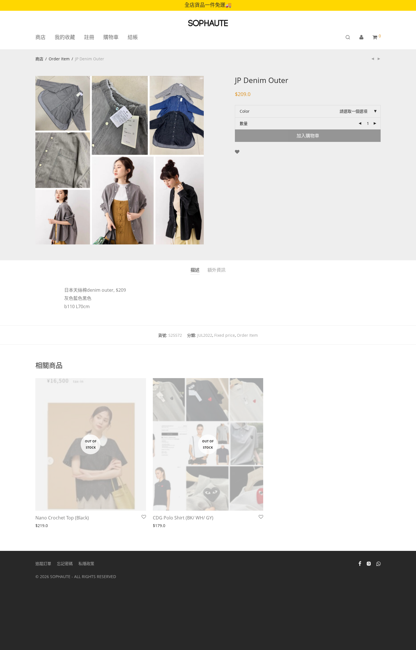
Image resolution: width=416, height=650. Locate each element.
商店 (40, 37)
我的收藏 (65, 37)
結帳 (133, 37)
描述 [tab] (195, 270)
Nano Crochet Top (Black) (62, 518)
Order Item (59, 58)
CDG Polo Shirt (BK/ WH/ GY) (183, 518)
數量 (244, 123)
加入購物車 (308, 136)
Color (245, 111)
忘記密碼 (65, 563)
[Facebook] (359, 563)
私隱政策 (86, 563)
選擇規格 (159, 525)
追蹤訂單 (43, 563)
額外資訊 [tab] (216, 270)
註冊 (89, 37)
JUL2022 (204, 335)
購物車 (111, 37)
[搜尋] (348, 37)
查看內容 (42, 525)
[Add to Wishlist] (237, 152)
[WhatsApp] (378, 563)
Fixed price (224, 335)
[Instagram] (368, 563)
